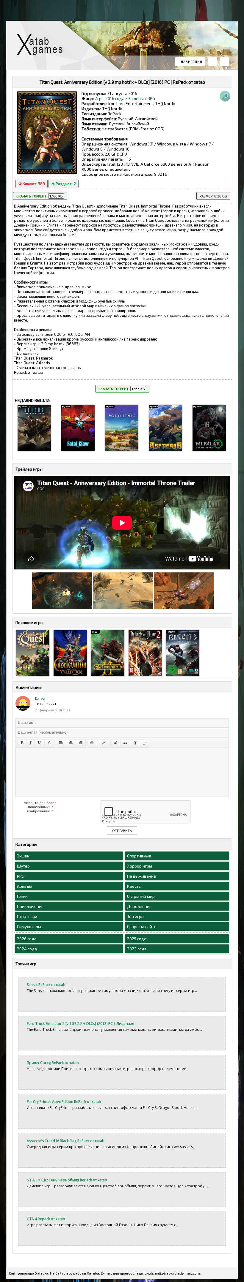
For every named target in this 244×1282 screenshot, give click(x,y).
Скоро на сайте (142, 926)
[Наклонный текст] (30, 743)
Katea (40, 698)
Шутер (23, 865)
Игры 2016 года (109, 98)
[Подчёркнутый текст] (40, 743)
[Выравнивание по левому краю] (61, 743)
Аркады (24, 886)
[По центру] (71, 743)
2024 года (27, 948)
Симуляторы (29, 926)
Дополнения (139, 906)
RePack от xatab (42, 46)
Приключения (30, 906)
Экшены (136, 98)
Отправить (122, 830)
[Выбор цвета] (104, 743)
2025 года (136, 938)
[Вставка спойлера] (145, 743)
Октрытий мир (141, 896)
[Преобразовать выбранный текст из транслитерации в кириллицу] (135, 743)
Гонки (22, 896)
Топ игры (135, 916)
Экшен (23, 855)
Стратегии (27, 916)
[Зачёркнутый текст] (49, 743)
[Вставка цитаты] (125, 743)
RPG (151, 98)
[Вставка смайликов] (92, 743)
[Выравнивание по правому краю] (81, 743)
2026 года (27, 938)
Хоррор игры (139, 865)
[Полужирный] (21, 743)
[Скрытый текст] (115, 743)
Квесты (134, 886)
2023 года (137, 948)
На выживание (141, 876)
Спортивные (139, 855)
